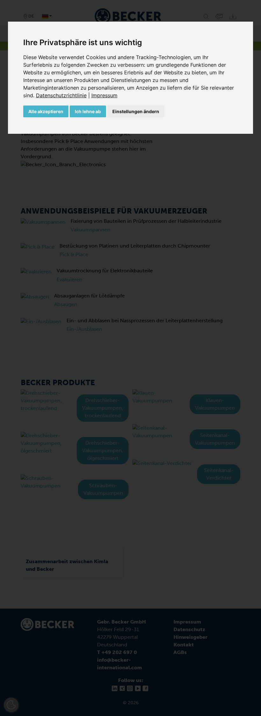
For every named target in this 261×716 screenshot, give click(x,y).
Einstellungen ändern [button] (135, 111)
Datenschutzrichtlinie (61, 95)
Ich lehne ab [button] (88, 111)
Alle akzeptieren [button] (45, 111)
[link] (63, 95)
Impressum (104, 95)
